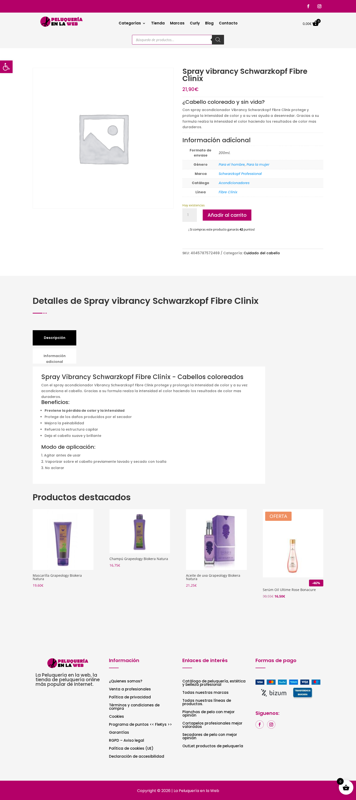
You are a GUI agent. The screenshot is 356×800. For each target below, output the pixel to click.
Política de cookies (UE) (131, 749)
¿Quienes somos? (125, 682)
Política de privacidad (130, 697)
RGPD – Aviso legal (126, 741)
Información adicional (55, 358)
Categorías (130, 24)
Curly (195, 24)
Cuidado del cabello (262, 253)
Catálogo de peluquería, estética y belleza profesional (214, 683)
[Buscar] (218, 40)
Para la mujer (258, 164)
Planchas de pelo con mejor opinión (208, 714)
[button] (6, 66)
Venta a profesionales (130, 690)
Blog (209, 24)
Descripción (54, 337)
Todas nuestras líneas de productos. (206, 702)
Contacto (228, 24)
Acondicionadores (234, 182)
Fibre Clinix (228, 192)
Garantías (119, 733)
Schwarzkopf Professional (240, 173)
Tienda (158, 24)
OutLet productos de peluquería (212, 746)
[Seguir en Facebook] (308, 6)
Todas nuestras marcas (205, 693)
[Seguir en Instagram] (319, 6)
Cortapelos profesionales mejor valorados (212, 725)
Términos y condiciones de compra (134, 707)
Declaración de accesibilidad (136, 757)
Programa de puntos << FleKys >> (140, 725)
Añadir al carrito (227, 215)
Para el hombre (232, 164)
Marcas (177, 24)
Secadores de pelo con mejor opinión (209, 736)
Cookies (116, 717)
